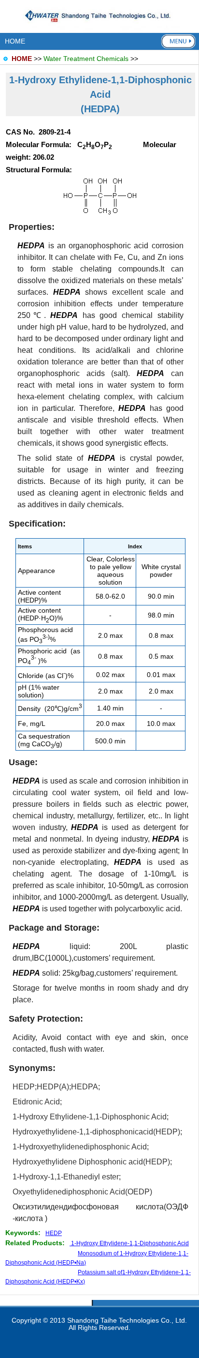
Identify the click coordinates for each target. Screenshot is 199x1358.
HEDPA (84, 1087)
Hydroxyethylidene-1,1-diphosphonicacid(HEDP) (96, 1132)
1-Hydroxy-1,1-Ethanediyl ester (66, 1177)
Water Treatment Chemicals (85, 58)
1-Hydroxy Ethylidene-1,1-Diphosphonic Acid (90, 1117)
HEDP (24, 1087)
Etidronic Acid (36, 1102)
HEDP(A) (53, 1087)
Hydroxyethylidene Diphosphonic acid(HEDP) (91, 1162)
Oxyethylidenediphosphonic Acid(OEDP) (82, 1192)
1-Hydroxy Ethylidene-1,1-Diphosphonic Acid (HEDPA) (100, 94)
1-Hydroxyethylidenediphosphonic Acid (80, 1147)
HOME (15, 41)
